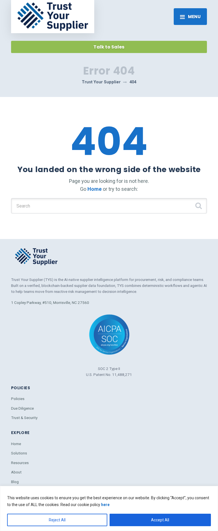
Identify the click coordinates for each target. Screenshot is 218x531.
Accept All (160, 520)
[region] (109, 508)
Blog (15, 481)
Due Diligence (22, 408)
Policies (17, 398)
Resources (20, 462)
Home (94, 189)
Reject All (57, 520)
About (16, 472)
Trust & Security (24, 417)
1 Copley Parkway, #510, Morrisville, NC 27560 (50, 302)
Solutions (19, 453)
